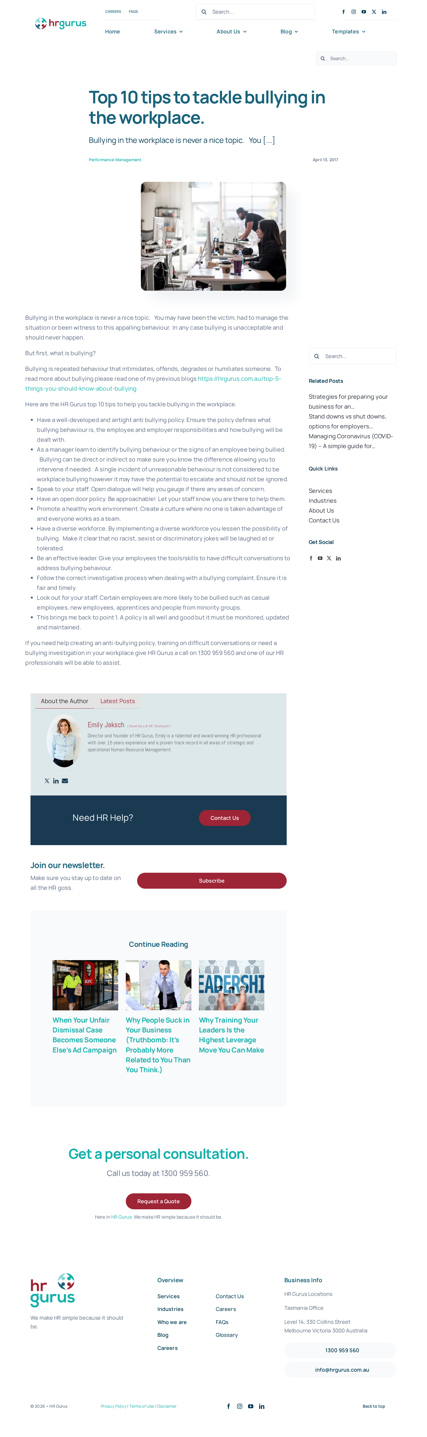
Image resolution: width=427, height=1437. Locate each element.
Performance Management (115, 159)
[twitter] (374, 12)
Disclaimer (167, 1406)
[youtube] (364, 12)
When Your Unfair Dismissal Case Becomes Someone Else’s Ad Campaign (84, 1034)
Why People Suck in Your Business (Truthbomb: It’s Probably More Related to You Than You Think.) (158, 1044)
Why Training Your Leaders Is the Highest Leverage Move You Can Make (231, 1034)
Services (320, 491)
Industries (323, 500)
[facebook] (343, 12)
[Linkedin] (56, 781)
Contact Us (324, 520)
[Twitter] (47, 781)
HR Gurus (121, 1217)
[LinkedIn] (338, 558)
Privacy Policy (113, 1406)
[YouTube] (320, 558)
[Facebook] (311, 558)
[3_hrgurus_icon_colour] (61, 16)
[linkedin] (384, 12)
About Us (321, 510)
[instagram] (353, 12)
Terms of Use (141, 1406)
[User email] (65, 781)
